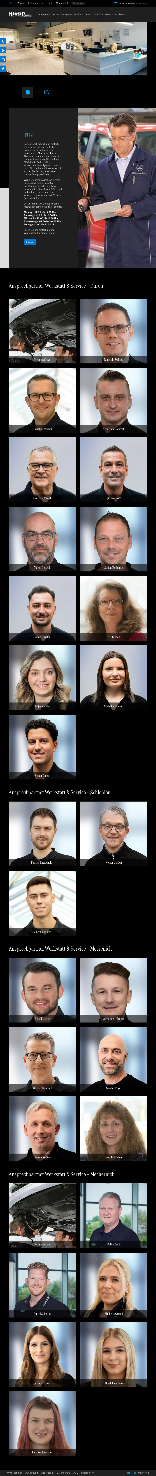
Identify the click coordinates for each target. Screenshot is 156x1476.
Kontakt (30, 242)
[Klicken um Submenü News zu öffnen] (112, 14)
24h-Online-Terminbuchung (132, 3)
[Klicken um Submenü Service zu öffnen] (82, 14)
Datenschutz (63, 1472)
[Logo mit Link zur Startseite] (20, 14)
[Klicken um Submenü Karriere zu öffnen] (124, 14)
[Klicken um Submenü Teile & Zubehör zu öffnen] (102, 14)
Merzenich (46, 3)
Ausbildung (31, 1472)
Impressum (47, 1472)
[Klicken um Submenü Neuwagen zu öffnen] (49, 14)
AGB (75, 1472)
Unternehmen (14, 1472)
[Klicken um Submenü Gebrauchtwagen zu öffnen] (70, 14)
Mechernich (62, 3)
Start (11, 3)
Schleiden (32, 3)
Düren (20, 3)
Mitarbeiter (87, 1472)
